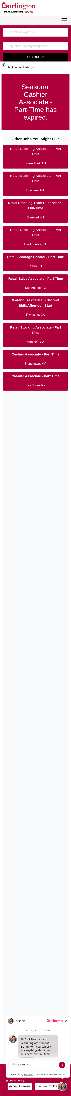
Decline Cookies (47, 1086)
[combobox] (35, 32)
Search (34, 57)
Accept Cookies (19, 1086)
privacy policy (15, 1080)
